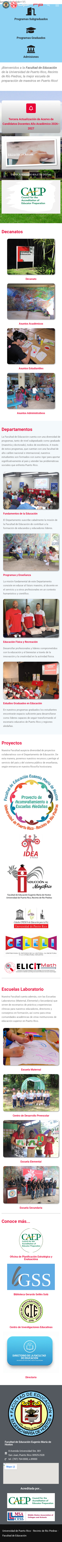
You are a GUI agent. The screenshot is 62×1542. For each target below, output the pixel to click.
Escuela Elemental (31, 1161)
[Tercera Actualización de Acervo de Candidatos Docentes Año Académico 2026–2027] (31, 108)
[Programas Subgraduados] (31, 11)
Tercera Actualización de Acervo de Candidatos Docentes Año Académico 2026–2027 (31, 123)
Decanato (31, 278)
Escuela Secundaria (31, 1207)
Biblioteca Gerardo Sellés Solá (31, 1294)
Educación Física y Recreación (20, 641)
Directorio (31, 1377)
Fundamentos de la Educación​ (20, 513)
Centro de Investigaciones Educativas (31, 1327)
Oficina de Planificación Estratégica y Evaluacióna (31, 1258)
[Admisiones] (31, 49)
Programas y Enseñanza (17, 575)
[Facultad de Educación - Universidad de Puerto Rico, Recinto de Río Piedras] (22, 4)
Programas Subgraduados (31, 19)
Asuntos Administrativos (31, 413)
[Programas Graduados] (31, 30)
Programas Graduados (31, 37)
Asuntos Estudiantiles (31, 368)
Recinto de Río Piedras (45, 1530)
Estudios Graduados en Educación (22, 703)
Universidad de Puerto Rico (16, 1530)
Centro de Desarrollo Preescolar (31, 1115)
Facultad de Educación (14, 1535)
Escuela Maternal (31, 1069)
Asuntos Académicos (31, 323)
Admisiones (31, 56)
